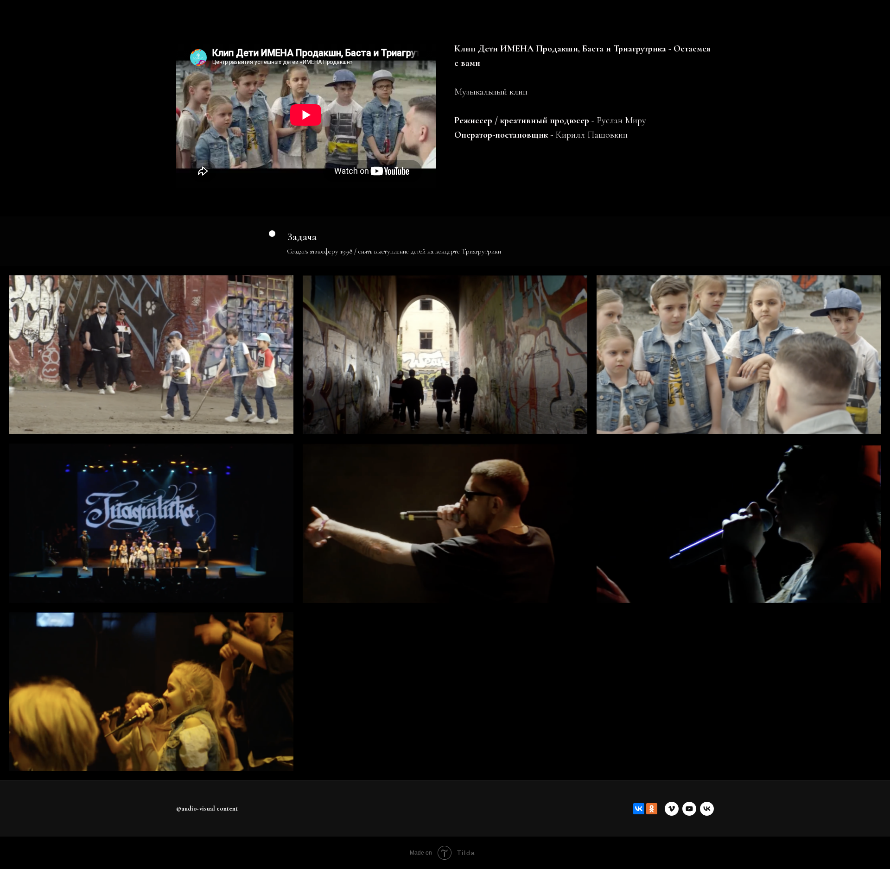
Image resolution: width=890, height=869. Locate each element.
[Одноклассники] (651, 808)
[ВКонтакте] (638, 808)
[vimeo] (672, 809)
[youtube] (689, 809)
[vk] (707, 809)
